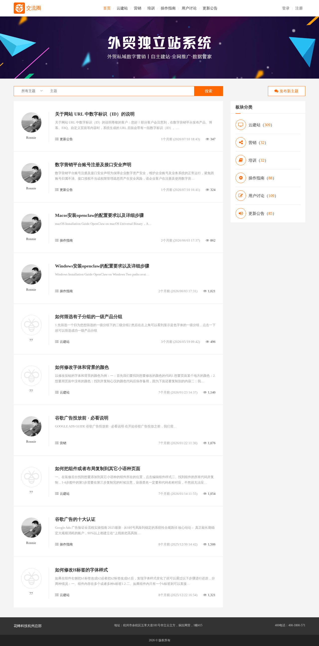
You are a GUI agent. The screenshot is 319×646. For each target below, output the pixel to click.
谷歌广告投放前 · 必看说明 (81, 417)
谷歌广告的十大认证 (75, 519)
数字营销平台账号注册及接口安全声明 (93, 164)
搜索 (208, 91)
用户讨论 (189, 8)
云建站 (122, 8)
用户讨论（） (263, 196)
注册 (299, 8)
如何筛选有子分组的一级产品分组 (88, 316)
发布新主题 (289, 91)
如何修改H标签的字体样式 (81, 569)
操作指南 (168, 8)
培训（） (258, 160)
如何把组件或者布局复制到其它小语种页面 (97, 468)
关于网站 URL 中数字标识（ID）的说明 (95, 114)
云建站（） (261, 125)
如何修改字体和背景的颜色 (82, 367)
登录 (286, 8)
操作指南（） (262, 178)
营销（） (258, 142)
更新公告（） (262, 213)
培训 (151, 8)
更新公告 (210, 8)
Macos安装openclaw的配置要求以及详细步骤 (99, 215)
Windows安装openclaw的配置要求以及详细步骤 (102, 265)
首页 (107, 8)
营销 (137, 8)
